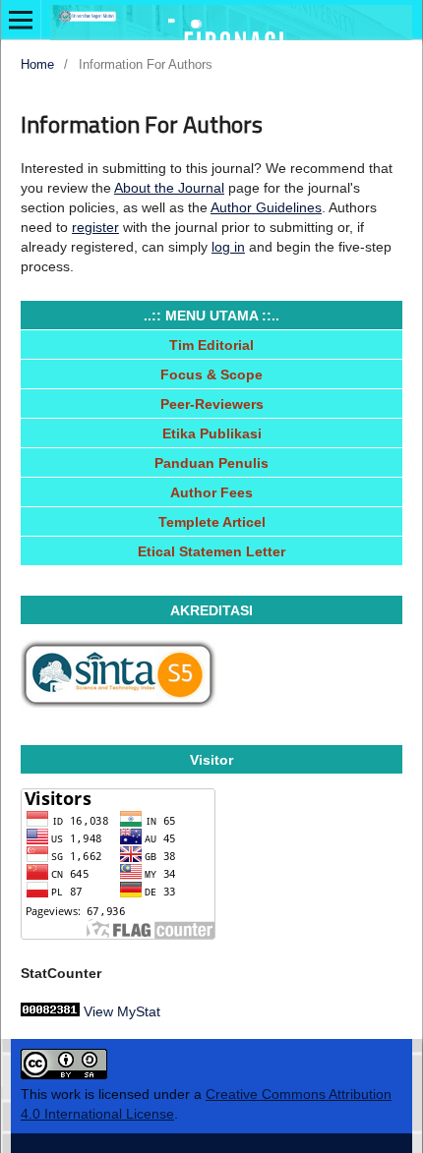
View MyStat (122, 1011)
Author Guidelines (266, 207)
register (95, 227)
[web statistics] (50, 1011)
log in (228, 247)
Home (37, 64)
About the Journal (169, 188)
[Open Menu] (20, 19)
